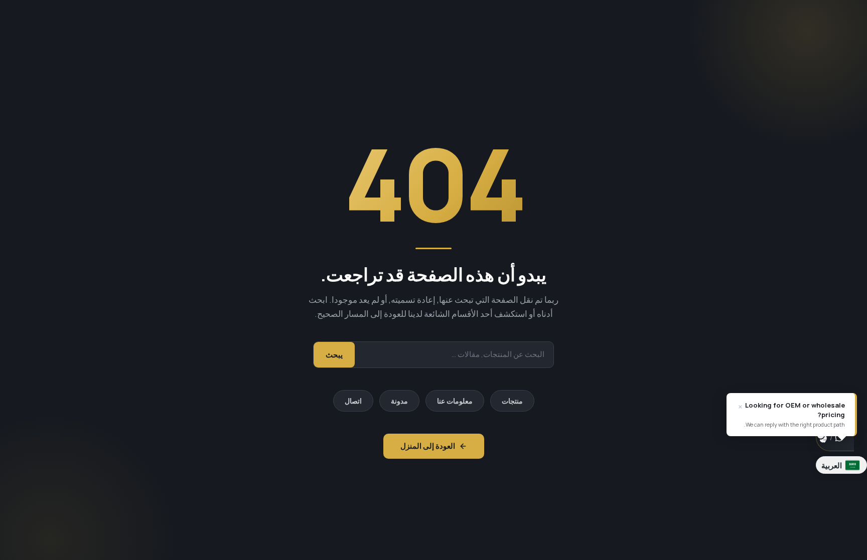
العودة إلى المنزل (427, 446)
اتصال (353, 401)
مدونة (399, 401)
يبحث (334, 354)
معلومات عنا (455, 401)
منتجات (512, 401)
